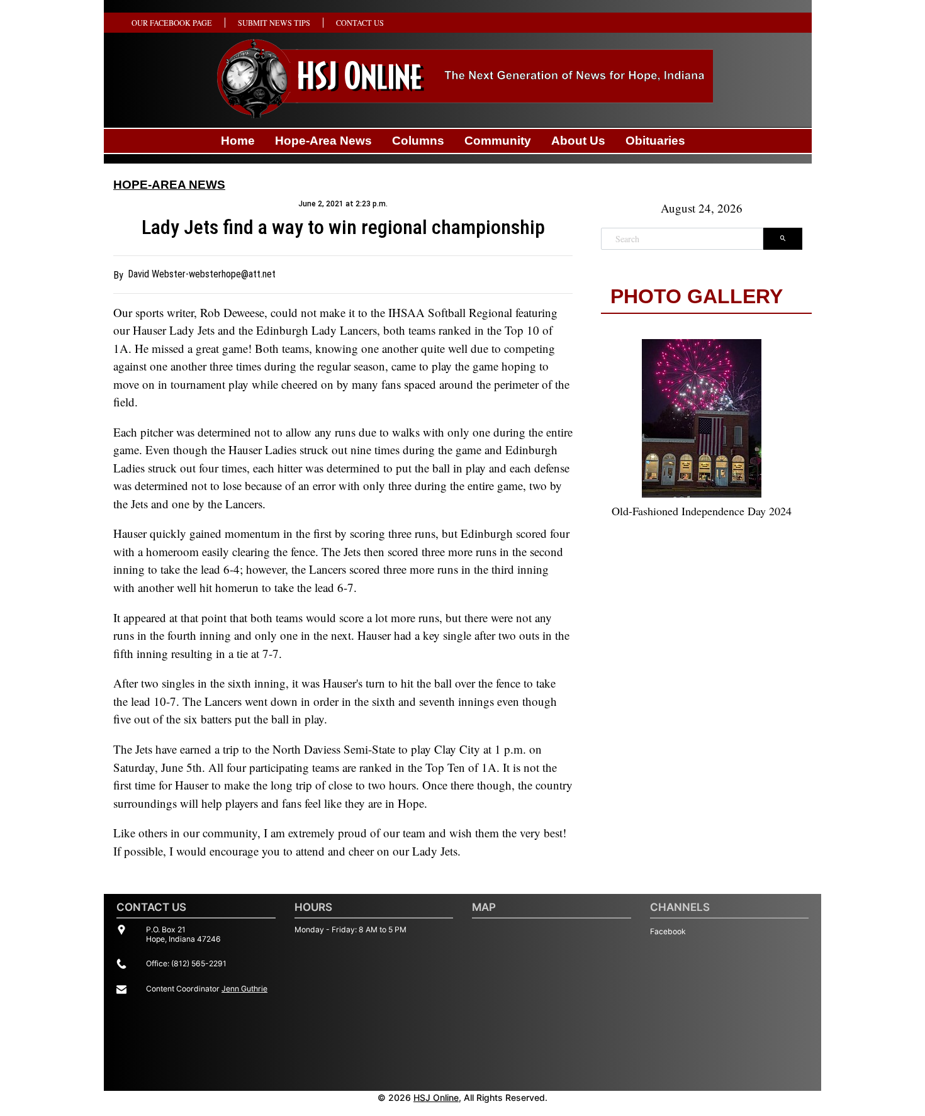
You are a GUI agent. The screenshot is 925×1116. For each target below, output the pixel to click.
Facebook (668, 931)
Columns (418, 140)
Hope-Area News (323, 140)
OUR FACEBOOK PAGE (172, 23)
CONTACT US (360, 23)
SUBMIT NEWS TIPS (274, 23)
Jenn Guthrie (244, 988)
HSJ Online (436, 1097)
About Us (578, 140)
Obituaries (655, 140)
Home (238, 140)
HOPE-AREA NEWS (169, 184)
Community (497, 140)
